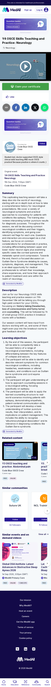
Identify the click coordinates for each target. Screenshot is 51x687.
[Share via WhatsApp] (44, 107)
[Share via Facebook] (16, 107)
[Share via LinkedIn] (25, 107)
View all (43, 534)
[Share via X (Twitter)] (35, 107)
